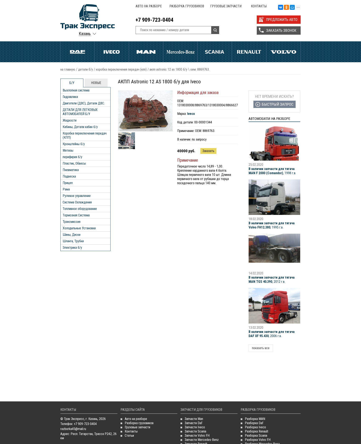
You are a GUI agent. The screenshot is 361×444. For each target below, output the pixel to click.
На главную (67, 69)
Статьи (129, 436)
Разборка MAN (255, 419)
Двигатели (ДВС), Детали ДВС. (84, 103)
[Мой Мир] (292, 7)
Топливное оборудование (80, 209)
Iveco (112, 51)
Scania (215, 51)
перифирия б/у (72, 157)
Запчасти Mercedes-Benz (202, 440)
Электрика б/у (72, 248)
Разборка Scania (256, 436)
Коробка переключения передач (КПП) (121, 69)
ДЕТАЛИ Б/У (85, 69)
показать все (260, 348)
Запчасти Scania (195, 431)
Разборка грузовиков (186, 6)
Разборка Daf (254, 423)
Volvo (283, 51)
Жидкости (69, 120)
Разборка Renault (256, 431)
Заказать (208, 151)
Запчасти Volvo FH (197, 436)
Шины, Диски (71, 235)
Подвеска (69, 176)
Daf (77, 51)
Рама (66, 189)
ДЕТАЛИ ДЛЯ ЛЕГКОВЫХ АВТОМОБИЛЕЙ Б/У (80, 112)
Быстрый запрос (278, 104)
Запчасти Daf (193, 423)
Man (146, 51)
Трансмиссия (71, 222)
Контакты (259, 6)
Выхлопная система (76, 90)
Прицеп (68, 183)
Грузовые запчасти (226, 6)
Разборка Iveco (255, 427)
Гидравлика (70, 97)
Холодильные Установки (79, 228)
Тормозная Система (76, 215)
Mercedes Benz (180, 51)
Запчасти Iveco (195, 427)
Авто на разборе (149, 6)
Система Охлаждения (77, 202)
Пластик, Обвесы (74, 163)
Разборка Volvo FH (258, 440)
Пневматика (71, 170)
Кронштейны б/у (74, 144)
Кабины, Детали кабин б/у (80, 127)
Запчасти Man (194, 419)
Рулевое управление (77, 196)
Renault (249, 51)
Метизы (68, 150)
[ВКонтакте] (280, 7)
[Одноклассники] (286, 7)
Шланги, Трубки (73, 241)
